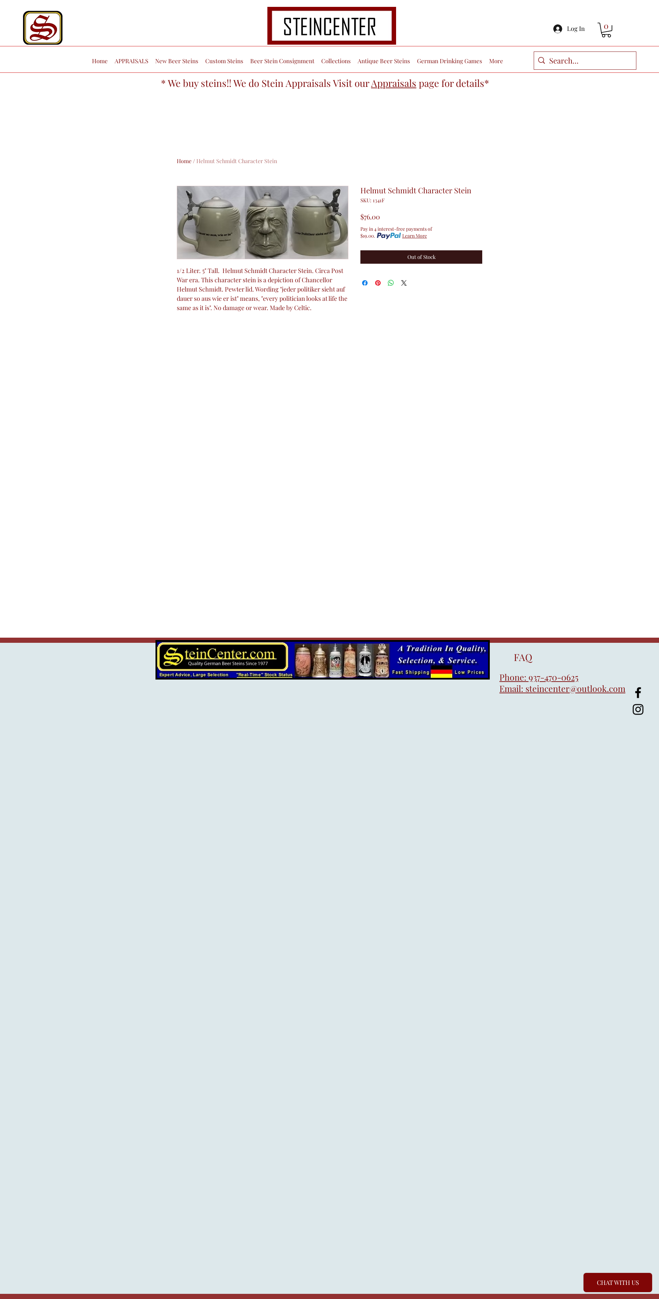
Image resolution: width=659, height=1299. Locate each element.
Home (184, 160)
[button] (606, 30)
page (429, 83)
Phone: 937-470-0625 (538, 677)
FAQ (515, 657)
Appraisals (393, 83)
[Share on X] (404, 283)
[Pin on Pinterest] (378, 283)
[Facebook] (638, 692)
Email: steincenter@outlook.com (562, 688)
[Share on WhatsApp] (391, 283)
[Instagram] (638, 709)
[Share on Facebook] (365, 283)
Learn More (414, 235)
